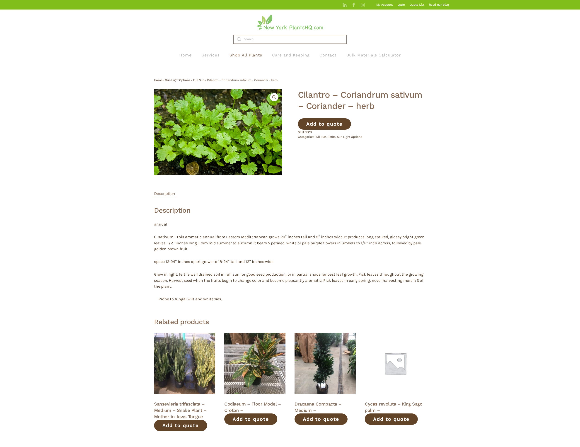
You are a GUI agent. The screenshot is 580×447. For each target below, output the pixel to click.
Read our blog (439, 4)
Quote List (417, 4)
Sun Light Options (177, 80)
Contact (327, 55)
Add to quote (324, 124)
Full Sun (198, 80)
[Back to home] (290, 22)
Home (185, 55)
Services (211, 55)
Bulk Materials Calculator (373, 55)
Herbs (331, 137)
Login (401, 4)
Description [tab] (164, 193)
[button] (274, 97)
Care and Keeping (290, 55)
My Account (384, 4)
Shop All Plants (246, 55)
